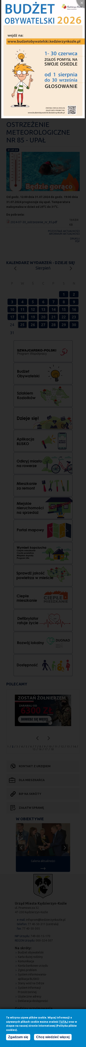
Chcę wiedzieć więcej (53, 1037)
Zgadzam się (18, 1037)
